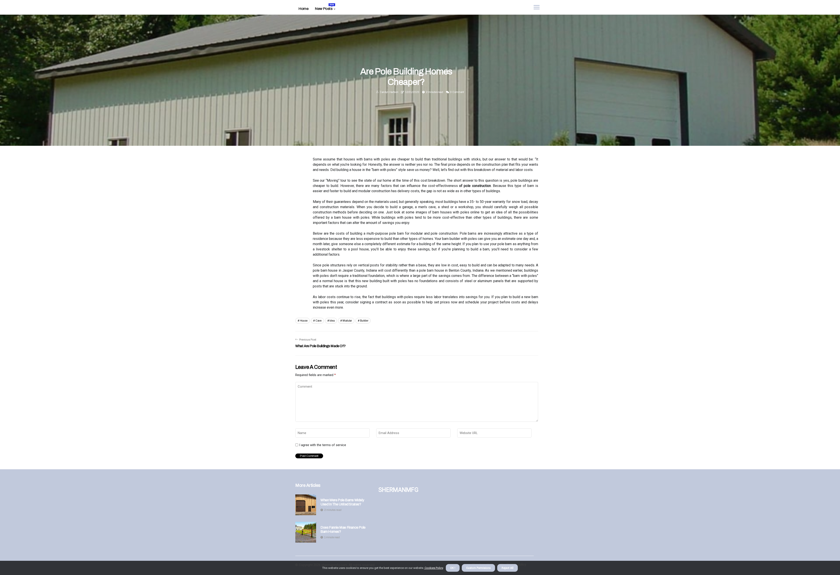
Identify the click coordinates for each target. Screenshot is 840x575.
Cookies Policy (433, 568)
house (304, 320)
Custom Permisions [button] (478, 568)
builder (364, 320)
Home (303, 9)
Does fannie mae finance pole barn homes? (343, 529)
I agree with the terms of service (322, 445)
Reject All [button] (507, 568)
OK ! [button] (452, 568)
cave (318, 320)
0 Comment (457, 92)
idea (331, 320)
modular (347, 320)
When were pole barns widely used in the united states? (342, 502)
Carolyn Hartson (389, 92)
